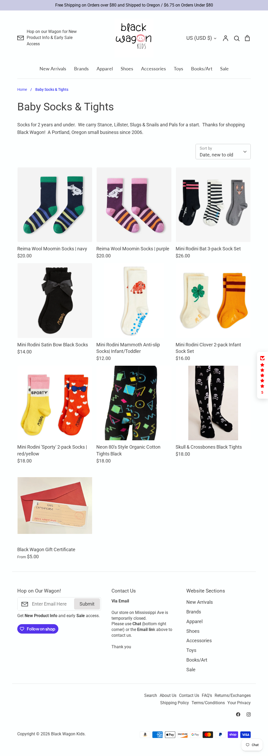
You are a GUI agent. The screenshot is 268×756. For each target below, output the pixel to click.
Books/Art (201, 68)
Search (150, 695)
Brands (81, 68)
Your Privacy (239, 703)
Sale (224, 68)
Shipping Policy (174, 703)
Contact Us (189, 695)
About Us (168, 695)
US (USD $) (199, 38)
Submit (87, 604)
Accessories (153, 68)
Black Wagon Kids (68, 734)
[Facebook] (238, 714)
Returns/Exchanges (233, 695)
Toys (178, 68)
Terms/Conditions (208, 703)
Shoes (127, 68)
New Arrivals (53, 68)
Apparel (105, 68)
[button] (262, 375)
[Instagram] (248, 714)
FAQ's (207, 695)
